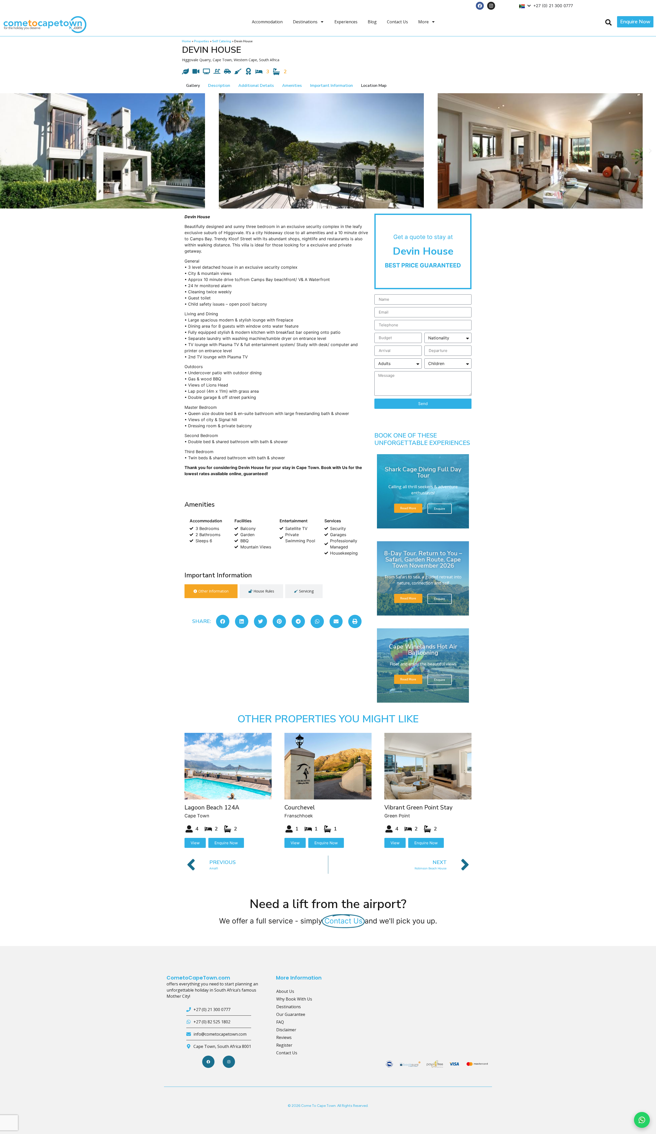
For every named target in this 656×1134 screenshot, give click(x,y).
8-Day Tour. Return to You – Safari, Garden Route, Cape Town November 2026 (423, 559)
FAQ (280, 1022)
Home (186, 41)
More (423, 22)
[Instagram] (491, 6)
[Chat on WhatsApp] (642, 1120)
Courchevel (299, 808)
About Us (285, 991)
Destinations (305, 22)
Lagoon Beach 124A (211, 808)
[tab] (211, 591)
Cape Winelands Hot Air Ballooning (423, 649)
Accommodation (267, 22)
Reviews (284, 1037)
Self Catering (221, 41)
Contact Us (397, 22)
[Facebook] (480, 6)
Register (284, 1045)
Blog (372, 22)
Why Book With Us (294, 999)
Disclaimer (286, 1030)
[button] (6, 151)
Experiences (345, 22)
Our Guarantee (290, 1014)
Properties (201, 41)
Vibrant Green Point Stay (418, 808)
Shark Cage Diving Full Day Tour (423, 472)
